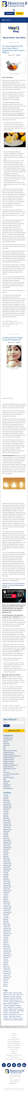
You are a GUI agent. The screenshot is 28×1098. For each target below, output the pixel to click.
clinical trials (12, 996)
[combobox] (13, 722)
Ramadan (13, 710)
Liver (4, 770)
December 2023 (7, 842)
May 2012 (5, 962)
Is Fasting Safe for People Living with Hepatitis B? (12, 339)
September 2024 (7, 829)
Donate (19, 13)
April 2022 (5, 878)
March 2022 (6, 880)
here (11, 544)
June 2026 (6, 797)
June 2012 (6, 961)
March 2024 (6, 838)
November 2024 (7, 826)
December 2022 (7, 863)
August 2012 (6, 957)
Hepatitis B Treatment (8, 761)
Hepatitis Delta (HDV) (8, 767)
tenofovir (15, 1018)
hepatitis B (11, 323)
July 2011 (5, 980)
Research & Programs (14, 1047)
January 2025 (6, 822)
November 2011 (7, 973)
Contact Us (14, 1051)
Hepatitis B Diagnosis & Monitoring (11, 756)
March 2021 (6, 901)
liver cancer (19, 1014)
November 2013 (7, 930)
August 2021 (6, 892)
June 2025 (6, 813)
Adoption (5, 992)
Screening (5, 1018)
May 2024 (5, 835)
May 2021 (5, 898)
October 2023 (6, 845)
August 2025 (6, 809)
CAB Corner (6, 743)
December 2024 (7, 824)
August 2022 (6, 871)
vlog (12, 1020)
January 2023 (6, 862)
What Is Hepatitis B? (14, 1039)
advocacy (5, 741)
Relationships (6, 781)
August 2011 (6, 979)
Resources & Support (14, 1045)
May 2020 (5, 919)
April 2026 (5, 798)
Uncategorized (7, 785)
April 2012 (5, 964)
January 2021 (6, 905)
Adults (10, 992)
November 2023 (7, 844)
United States (6, 786)
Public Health (12, 1016)
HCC (21, 1000)
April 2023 (5, 856)
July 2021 (5, 894)
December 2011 (7, 971)
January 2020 (6, 926)
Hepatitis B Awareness (9, 754)
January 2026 (6, 802)
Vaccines (20, 1018)
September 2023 (7, 847)
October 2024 (6, 827)
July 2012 (5, 959)
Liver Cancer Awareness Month (11, 774)
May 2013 (5, 941)
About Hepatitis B (7, 740)
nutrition (8, 326)
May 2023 (5, 854)
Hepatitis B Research (8, 759)
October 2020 (6, 910)
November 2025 (7, 806)
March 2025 (6, 818)
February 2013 (6, 946)
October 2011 (6, 975)
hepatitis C (21, 1009)
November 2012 (7, 952)
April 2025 (5, 816)
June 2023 (6, 853)
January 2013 (6, 948)
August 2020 (6, 914)
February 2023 (6, 860)
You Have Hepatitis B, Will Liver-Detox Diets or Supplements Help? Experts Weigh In (13, 49)
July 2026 (5, 795)
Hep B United (13, 1014)
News (4, 779)
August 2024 (6, 831)
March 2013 (6, 944)
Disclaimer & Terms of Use (14, 1055)
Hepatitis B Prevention (8, 758)
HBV (4, 747)
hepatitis (11, 1001)
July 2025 (5, 811)
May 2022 (5, 876)
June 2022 (6, 874)
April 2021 (5, 899)
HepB (14, 1012)
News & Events (14, 1049)
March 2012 (6, 966)
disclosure (18, 996)
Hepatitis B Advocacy (8, 752)
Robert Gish (19, 710)
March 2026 (6, 800)
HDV (4, 749)
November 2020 (7, 908)
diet (3, 705)
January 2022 (6, 883)
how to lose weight (13, 707)
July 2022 (5, 872)
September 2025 (7, 807)
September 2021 (7, 890)
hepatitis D (6, 1011)
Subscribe (9, 13)
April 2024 (5, 836)
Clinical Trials (6, 745)
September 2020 (7, 912)
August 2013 (6, 935)
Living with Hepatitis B (14, 42)
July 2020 (5, 916)
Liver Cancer (6, 772)
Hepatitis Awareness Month (10, 750)
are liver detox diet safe (8, 321)
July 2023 (5, 851)
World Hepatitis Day (8, 788)
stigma (10, 1018)
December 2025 (7, 804)
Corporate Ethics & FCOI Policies (14, 1059)
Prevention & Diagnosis (14, 1041)
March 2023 (6, 858)
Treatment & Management (14, 1043)
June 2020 (6, 917)
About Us (14, 1033)
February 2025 (6, 820)
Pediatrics (5, 1016)
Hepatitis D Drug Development (10, 765)
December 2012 (7, 950)
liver (14, 324)
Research (5, 783)
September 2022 (7, 869)
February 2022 (6, 881)
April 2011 (5, 986)
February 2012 (6, 968)
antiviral (20, 992)
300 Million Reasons (8, 738)
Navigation (7, 20)
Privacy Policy (14, 1057)
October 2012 (6, 953)
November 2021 (7, 887)
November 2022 (7, 865)
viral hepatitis (6, 1020)
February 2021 (6, 903)
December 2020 (7, 907)
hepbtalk (18, 55)
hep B (10, 1012)
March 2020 (6, 923)
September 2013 (7, 934)
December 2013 (7, 928)
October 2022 (6, 867)
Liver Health (6, 776)
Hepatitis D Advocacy (8, 763)
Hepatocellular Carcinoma (9, 768)
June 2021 (6, 896)
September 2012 (7, 955)
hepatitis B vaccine (13, 1009)
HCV (4, 1001)
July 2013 (5, 937)
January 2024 (6, 840)
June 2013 (6, 939)
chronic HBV (16, 994)
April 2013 (5, 943)
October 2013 (6, 932)
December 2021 (7, 885)
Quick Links (14, 1037)
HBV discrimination (14, 1000)
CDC (11, 994)
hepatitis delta (12, 1011)
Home (14, 1035)
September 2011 (7, 977)
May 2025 (5, 815)
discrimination (6, 998)
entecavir (13, 998)
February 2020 (6, 925)
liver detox (7, 710)
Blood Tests (6, 994)
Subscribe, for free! (14, 730)
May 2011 (5, 984)
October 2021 (6, 889)
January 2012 (6, 970)
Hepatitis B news (11, 1007)
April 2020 (5, 921)
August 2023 (6, 849)
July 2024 (5, 833)
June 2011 (6, 982)
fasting (6, 323)
